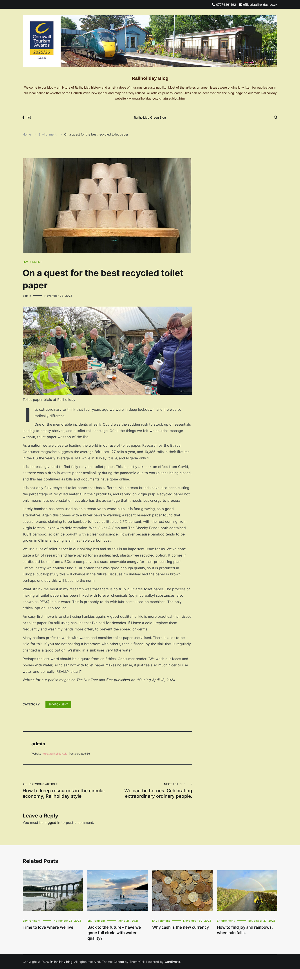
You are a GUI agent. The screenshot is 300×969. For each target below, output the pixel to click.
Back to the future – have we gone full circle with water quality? (114, 932)
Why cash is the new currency (180, 927)
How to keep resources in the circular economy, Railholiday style (64, 790)
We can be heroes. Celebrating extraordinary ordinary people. (158, 790)
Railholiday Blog (150, 78)
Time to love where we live (48, 927)
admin (27, 295)
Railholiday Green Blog (150, 117)
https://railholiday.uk (54, 753)
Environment (32, 262)
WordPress (172, 962)
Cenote (119, 962)
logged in (52, 822)
